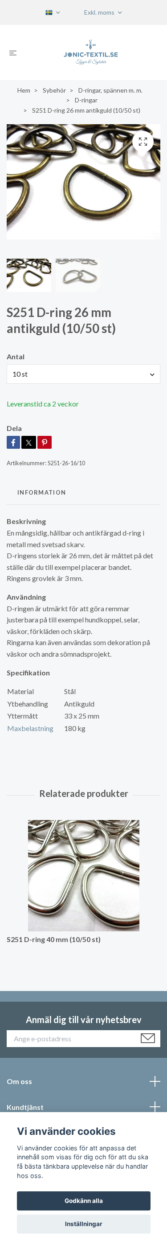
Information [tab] (41, 492)
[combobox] (83, 374)
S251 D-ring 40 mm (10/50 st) (54, 939)
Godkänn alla (84, 1200)
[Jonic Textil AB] (91, 52)
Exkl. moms (100, 12)
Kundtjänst (25, 1107)
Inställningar (83, 1223)
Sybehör (54, 90)
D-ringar (86, 100)
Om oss (19, 1081)
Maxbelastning (30, 728)
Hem (23, 90)
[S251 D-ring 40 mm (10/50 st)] (83, 875)
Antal (15, 356)
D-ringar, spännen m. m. (110, 90)
